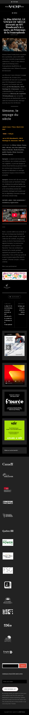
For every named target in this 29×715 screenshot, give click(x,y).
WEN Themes (22, 712)
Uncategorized (15, 296)
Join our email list (10, 689)
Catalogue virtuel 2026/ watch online (12, 674)
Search (23, 666)
